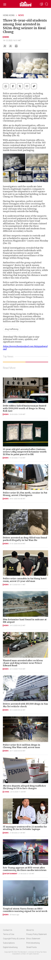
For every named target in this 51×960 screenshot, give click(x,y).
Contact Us (7, 930)
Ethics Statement (33, 939)
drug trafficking (11, 329)
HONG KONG (9, 15)
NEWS (21, 15)
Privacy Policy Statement (36, 934)
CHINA (6, 792)
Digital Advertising (10, 947)
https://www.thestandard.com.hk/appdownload (25, 347)
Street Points (31, 947)
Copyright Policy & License (14, 939)
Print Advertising (33, 943)
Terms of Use (8, 934)
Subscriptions (9, 943)
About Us (30, 930)
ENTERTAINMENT (10, 874)
